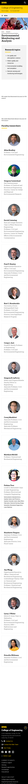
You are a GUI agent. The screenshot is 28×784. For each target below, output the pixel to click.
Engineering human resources (9, 782)
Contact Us (9, 741)
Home (2, 31)
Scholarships (5, 769)
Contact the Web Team (11, 744)
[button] (25, 2)
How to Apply (5, 11)
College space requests (8, 779)
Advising (3, 765)
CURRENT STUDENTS (7, 760)
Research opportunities (8, 767)
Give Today (7, 748)
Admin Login (7, 756)
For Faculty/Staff (14, 11)
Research (8, 31)
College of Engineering (11, 8)
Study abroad (5, 772)
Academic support (6, 762)
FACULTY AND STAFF (7, 777)
